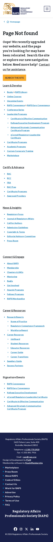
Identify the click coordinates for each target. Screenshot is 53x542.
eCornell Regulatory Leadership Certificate (27, 397)
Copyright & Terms (16, 232)
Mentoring (12, 276)
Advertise (10, 492)
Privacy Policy (12, 496)
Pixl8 (28, 460)
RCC (9, 178)
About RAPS (13, 263)
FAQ (7, 504)
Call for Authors (14, 223)
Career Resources (15, 334)
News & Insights (12, 207)
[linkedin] (32, 529)
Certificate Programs (17, 142)
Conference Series (15, 109)
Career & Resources (14, 310)
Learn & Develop (12, 85)
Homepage (15, 22)
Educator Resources (20, 348)
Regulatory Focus (15, 214)
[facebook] (15, 529)
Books (10, 92)
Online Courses (14, 96)
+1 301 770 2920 (31, 449)
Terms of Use (12, 500)
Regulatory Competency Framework (28, 326)
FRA (9, 182)
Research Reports (15, 317)
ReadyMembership (34, 463)
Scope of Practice (19, 321)
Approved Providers (16, 196)
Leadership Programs (17, 114)
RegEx (10, 281)
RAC (9, 174)
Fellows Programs (15, 294)
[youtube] (37, 529)
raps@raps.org (29, 457)
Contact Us (11, 484)
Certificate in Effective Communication (29, 118)
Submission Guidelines (17, 227)
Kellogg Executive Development (22, 392)
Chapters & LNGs (15, 272)
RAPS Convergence (16, 105)
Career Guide (17, 352)
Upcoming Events (15, 101)
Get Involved (13, 285)
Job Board (15, 339)
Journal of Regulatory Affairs (20, 218)
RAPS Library (21, 92)
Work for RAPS (13, 488)
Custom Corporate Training (20, 151)
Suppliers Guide (14, 361)
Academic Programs (16, 146)
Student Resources (20, 343)
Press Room (12, 240)
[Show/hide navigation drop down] (47, 9)
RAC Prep (11, 187)
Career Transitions (19, 356)
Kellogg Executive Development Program (30, 123)
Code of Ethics (12, 480)
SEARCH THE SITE (14, 77)
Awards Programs (15, 290)
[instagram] (21, 529)
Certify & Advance (13, 167)
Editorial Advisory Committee (21, 236)
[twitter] (26, 529)
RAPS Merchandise (16, 298)
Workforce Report (19, 330)
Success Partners (15, 365)
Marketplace (13, 155)
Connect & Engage (13, 256)
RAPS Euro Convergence (38, 105)
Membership (13, 268)
